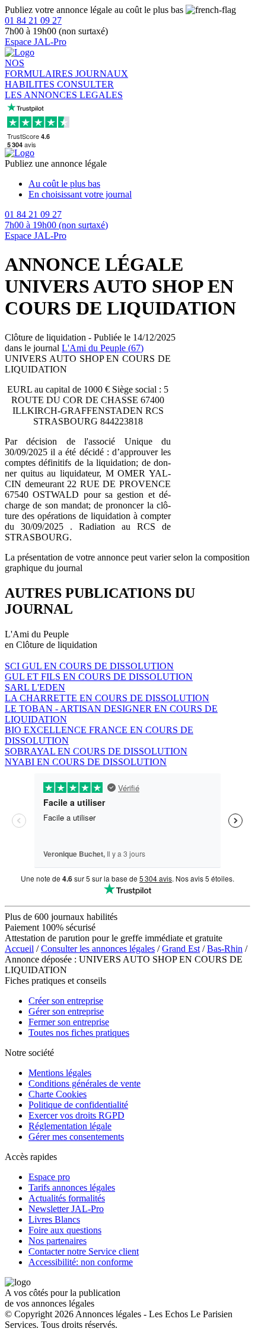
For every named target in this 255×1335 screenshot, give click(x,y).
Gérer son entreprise (66, 1011)
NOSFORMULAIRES (40, 68)
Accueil (19, 949)
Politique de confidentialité (78, 1105)
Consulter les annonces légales (98, 949)
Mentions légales (59, 1073)
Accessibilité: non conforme (80, 1262)
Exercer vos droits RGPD (76, 1115)
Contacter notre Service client (83, 1251)
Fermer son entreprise (68, 1022)
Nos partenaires (57, 1241)
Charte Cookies (57, 1094)
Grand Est (181, 949)
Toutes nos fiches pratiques (78, 1033)
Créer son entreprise (65, 1001)
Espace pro (49, 1177)
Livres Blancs (54, 1219)
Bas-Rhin (225, 949)
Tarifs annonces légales (71, 1187)
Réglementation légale (69, 1126)
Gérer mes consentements (76, 1137)
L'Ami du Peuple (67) (103, 348)
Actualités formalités (66, 1198)
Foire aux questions (64, 1230)
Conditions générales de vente (84, 1083)
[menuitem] (139, 184)
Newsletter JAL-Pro (66, 1209)
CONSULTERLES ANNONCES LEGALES (64, 89)
